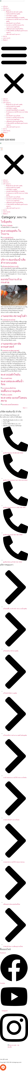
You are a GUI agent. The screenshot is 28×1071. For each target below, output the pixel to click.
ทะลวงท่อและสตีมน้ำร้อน (12, 383)
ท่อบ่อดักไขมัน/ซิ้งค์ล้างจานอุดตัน (15, 17)
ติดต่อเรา (5, 40)
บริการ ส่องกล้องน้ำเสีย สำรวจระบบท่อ (13, 261)
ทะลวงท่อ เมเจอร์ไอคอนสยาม (14, 399)
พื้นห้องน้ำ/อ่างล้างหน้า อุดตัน (14, 12)
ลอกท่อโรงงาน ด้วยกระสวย (11, 281)
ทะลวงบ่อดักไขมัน (10, 374)
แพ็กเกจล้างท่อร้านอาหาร (13, 34)
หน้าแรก (5, 6)
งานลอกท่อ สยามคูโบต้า (14, 315)
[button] (14, 69)
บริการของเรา (7, 10)
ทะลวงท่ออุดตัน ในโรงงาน (11, 232)
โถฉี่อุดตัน (6, 221)
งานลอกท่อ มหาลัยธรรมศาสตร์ (11, 345)
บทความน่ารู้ (6, 38)
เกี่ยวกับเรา (6, 8)
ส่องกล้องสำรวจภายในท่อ (13, 23)
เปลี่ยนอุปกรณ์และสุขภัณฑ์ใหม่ (14, 29)
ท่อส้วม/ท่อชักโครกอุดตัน (13, 14)
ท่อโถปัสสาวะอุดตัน (11, 15)
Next (25, 408)
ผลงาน (5, 36)
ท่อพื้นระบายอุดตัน (11, 391)
